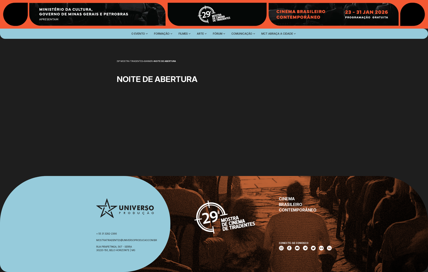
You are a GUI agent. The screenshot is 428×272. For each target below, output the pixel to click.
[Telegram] (305, 248)
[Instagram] (281, 248)
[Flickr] (321, 248)
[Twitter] (313, 248)
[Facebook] (289, 248)
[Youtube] (297, 248)
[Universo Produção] (125, 209)
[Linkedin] (329, 248)
